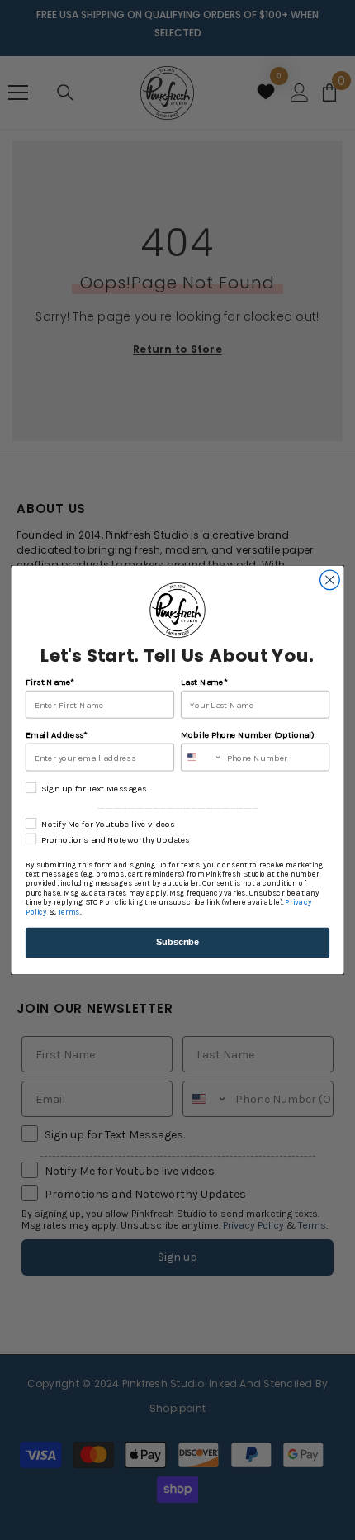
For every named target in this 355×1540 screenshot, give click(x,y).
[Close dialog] (330, 580)
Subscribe (177, 942)
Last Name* (204, 682)
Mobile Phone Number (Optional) (247, 735)
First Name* (50, 682)
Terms (69, 911)
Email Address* (57, 735)
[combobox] (201, 757)
